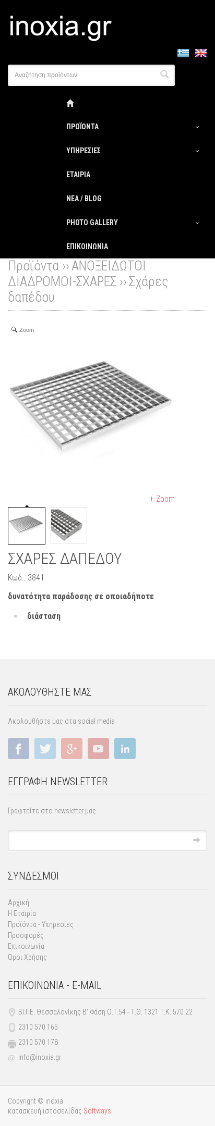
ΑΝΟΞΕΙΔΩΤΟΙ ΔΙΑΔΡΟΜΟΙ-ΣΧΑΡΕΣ (77, 273)
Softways (97, 1111)
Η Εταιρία (22, 913)
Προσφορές (26, 935)
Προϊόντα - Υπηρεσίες (41, 924)
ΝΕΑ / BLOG (84, 198)
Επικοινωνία (26, 946)
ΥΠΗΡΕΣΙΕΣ (83, 150)
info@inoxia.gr (39, 1057)
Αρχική (18, 902)
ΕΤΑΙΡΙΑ (78, 174)
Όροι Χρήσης (27, 957)
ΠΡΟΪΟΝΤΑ (82, 126)
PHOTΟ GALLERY (92, 222)
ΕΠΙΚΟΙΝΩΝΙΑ (87, 246)
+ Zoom (162, 499)
